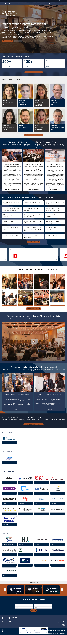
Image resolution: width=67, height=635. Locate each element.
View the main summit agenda (33, 189)
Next (62, 589)
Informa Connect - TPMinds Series (9, 621)
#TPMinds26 (9, 618)
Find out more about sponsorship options (32, 424)
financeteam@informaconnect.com (59, 622)
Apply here (17, 409)
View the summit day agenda (55, 189)
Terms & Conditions (48, 630)
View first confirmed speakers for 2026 (32, 134)
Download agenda (6, 40)
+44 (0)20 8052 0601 (62, 625)
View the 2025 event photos (32, 308)
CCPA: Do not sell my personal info (59, 630)
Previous (5, 589)
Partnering (17, 40)
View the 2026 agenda (32, 241)
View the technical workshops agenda (12, 189)
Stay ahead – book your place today (33, 72)
